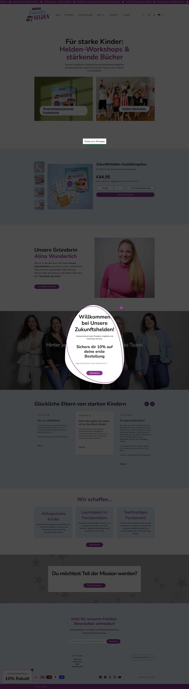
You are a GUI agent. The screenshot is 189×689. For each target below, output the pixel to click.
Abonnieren (94, 373)
